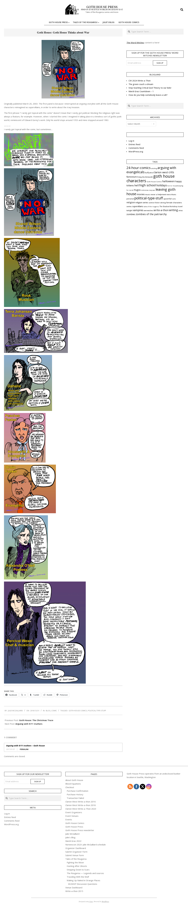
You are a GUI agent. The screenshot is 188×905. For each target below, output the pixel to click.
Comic (54, 710)
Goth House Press (74, 826)
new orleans (171, 194)
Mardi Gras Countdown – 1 (141, 91)
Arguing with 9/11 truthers (28, 723)
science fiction (154, 202)
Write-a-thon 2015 (74, 891)
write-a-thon (161, 210)
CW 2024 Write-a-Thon (140, 80)
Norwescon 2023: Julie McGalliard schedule (85, 844)
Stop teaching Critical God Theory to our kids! (150, 87)
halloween (168, 181)
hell (136, 185)
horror (169, 186)
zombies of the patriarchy (151, 214)
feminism (131, 176)
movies (141, 194)
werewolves (148, 210)
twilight (129, 210)
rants (174, 199)
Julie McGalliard (72, 833)
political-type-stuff (97, 710)
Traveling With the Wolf (78, 876)
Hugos (137, 189)
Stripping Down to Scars (78, 869)
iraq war (152, 190)
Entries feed (134, 144)
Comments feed (136, 148)
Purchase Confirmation (77, 790)
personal (130, 199)
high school (147, 185)
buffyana (149, 172)
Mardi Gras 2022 (73, 841)
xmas (181, 210)
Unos (91, 901)
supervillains (137, 206)
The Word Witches (135, 42)
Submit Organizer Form (76, 851)
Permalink (24, 749)
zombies (130, 214)
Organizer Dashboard (75, 848)
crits (171, 172)
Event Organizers (73, 812)
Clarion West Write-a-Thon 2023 (80, 808)
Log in (131, 140)
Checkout (69, 787)
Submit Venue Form (74, 855)
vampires (138, 210)
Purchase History (75, 794)
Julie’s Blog (70, 837)
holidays (161, 185)
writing (173, 210)
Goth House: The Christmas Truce (36, 720)
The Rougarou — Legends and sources (85, 873)
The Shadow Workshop (169, 206)
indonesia (145, 190)
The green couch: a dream (141, 84)
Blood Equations (73, 783)
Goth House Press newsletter (79, 830)
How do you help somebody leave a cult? (148, 95)
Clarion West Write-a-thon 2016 (80, 801)
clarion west (160, 172)
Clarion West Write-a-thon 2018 (80, 805)
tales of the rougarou (151, 207)
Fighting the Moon (75, 862)
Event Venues (71, 816)
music (147, 194)
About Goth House (74, 780)
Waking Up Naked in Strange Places (83, 880)
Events (68, 819)
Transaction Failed (75, 798)
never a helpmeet (158, 194)
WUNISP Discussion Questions (82, 884)
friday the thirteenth (145, 177)
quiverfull (167, 198)
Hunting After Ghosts (77, 866)
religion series (141, 202)
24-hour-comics (138, 167)
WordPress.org (136, 151)
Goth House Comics (78, 710)
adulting (154, 168)
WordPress (105, 901)
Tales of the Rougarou (76, 858)
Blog (48, 710)
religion (130, 202)
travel (180, 206)
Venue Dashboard (73, 887)
